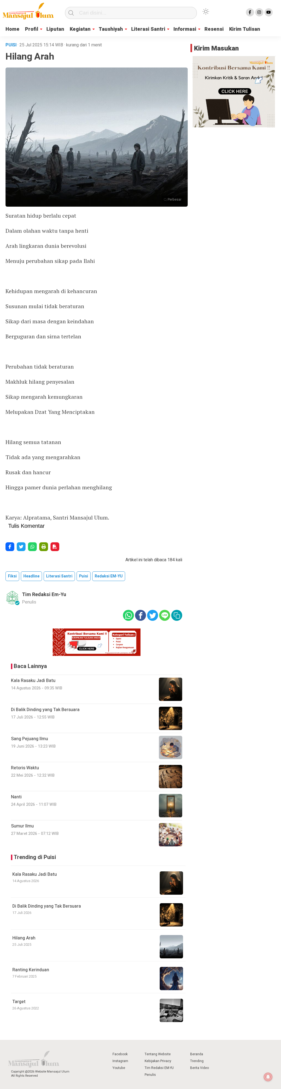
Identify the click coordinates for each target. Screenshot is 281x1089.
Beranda (196, 1054)
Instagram (120, 1061)
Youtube (119, 1067)
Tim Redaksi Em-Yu (44, 594)
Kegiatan (80, 29)
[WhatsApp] (32, 546)
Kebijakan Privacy (158, 1061)
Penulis (150, 1074)
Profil (31, 29)
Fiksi (12, 576)
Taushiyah (111, 29)
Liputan (55, 29)
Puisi (83, 576)
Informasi (184, 29)
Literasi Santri (148, 29)
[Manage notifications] (268, 1077)
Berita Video (199, 1067)
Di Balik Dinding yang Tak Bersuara (46, 906)
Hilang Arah (23, 938)
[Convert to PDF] (54, 546)
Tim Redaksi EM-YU (159, 1067)
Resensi (214, 29)
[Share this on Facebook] (9, 546)
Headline (31, 576)
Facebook (120, 1054)
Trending (197, 1061)
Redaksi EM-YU (109, 576)
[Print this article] (43, 546)
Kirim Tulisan (244, 29)
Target (19, 1001)
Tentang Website (158, 1054)
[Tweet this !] (21, 546)
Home (12, 29)
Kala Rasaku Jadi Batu (34, 874)
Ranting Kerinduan (30, 970)
